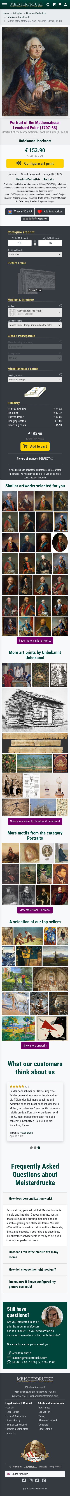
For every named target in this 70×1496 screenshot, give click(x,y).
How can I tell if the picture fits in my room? (33, 1254)
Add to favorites (52, 211)
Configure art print (38, 163)
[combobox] (35, 254)
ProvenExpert (26, 1132)
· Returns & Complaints (16, 1429)
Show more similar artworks (35, 640)
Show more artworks (35, 1045)
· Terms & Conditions (15, 1416)
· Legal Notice (12, 1411)
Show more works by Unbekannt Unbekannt (35, 821)
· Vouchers (43, 1424)
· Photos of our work (47, 1420)
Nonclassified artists (36, 13)
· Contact (9, 1407)
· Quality (42, 1416)
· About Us (10, 1433)
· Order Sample (45, 1429)
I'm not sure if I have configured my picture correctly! (32, 1284)
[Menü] (4, 4)
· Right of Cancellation (16, 1424)
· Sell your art (44, 1411)
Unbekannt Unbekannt (18, 17)
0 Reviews (42, 218)
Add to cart (37, 446)
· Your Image (44, 1407)
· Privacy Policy (12, 1420)
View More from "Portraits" (35, 910)
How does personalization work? (30, 1198)
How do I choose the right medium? (32, 1269)
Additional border (15, 250)
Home (6, 13)
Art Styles (17, 13)
